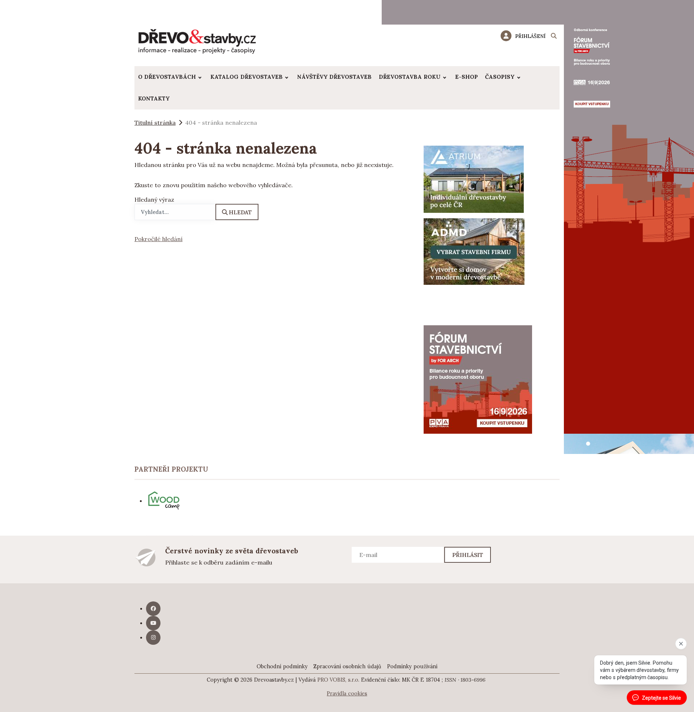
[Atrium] (474, 178)
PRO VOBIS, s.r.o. (338, 680)
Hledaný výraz (154, 199)
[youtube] (153, 623)
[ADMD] (474, 250)
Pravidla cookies (347, 693)
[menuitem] (170, 77)
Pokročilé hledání (158, 239)
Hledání (554, 36)
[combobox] (175, 212)
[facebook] (153, 608)
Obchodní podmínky (282, 666)
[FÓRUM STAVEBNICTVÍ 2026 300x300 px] (478, 378)
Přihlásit (468, 554)
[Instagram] (153, 637)
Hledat (240, 212)
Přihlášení (530, 36)
